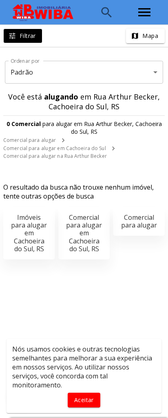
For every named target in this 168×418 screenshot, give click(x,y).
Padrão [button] (22, 72)
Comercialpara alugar (139, 221)
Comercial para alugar (29, 140)
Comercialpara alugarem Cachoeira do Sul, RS (84, 233)
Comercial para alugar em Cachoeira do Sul (54, 148)
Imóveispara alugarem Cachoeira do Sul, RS (29, 233)
